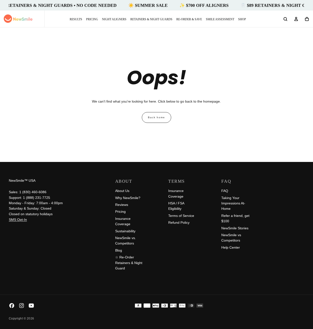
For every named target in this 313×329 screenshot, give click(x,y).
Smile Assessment (220, 19)
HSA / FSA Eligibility (176, 206)
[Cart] (306, 19)
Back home (156, 117)
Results (76, 19)
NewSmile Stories (234, 228)
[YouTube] (31, 305)
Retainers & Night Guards (151, 19)
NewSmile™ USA (22, 180)
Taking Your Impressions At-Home (233, 203)
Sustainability (125, 231)
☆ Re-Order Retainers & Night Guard (128, 262)
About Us (122, 191)
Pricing (92, 19)
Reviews (121, 205)
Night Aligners (114, 19)
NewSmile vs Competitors (231, 237)
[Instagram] (21, 305)
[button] (285, 19)
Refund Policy (179, 222)
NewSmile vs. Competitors (125, 240)
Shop (242, 19)
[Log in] (296, 19)
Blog (118, 250)
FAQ (224, 191)
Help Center (230, 247)
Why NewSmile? (127, 198)
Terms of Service (181, 216)
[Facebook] (12, 305)
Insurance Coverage (123, 221)
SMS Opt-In (18, 220)
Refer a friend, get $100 (235, 218)
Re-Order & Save (189, 19)
